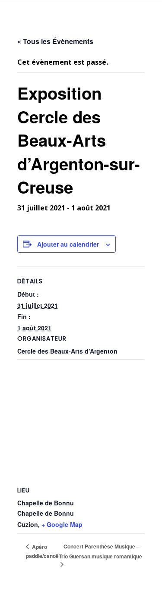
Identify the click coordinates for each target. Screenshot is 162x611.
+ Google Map (62, 524)
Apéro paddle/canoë (42, 551)
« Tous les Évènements (55, 41)
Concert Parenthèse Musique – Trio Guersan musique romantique (100, 551)
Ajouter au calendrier (68, 244)
